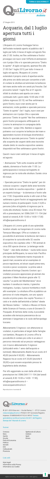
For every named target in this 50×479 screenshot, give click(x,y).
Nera (4, 434)
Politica (5, 443)
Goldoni (28, 434)
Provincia (6, 451)
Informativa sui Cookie (11, 467)
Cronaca (6, 432)
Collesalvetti (7, 449)
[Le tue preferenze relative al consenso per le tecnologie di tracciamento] (45, 474)
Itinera (28, 438)
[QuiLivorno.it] (25, 405)
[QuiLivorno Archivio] (25, 10)
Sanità (5, 436)
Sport (27, 436)
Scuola (5, 438)
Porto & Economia (9, 440)
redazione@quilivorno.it (12, 413)
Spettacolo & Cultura (33, 432)
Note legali (7, 462)
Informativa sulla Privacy (12, 465)
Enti (4, 447)
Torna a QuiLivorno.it (39, 2)
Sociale (5, 445)
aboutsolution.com (22, 476)
